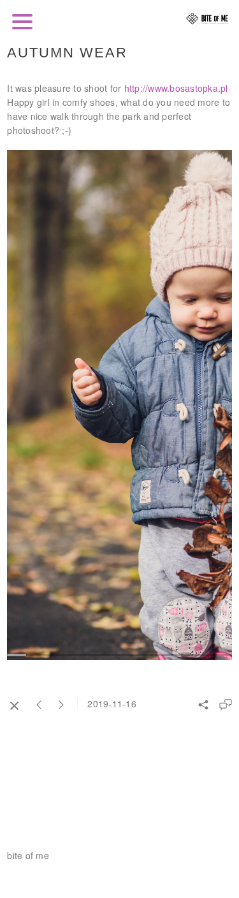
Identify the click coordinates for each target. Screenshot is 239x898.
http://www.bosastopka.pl (176, 88)
